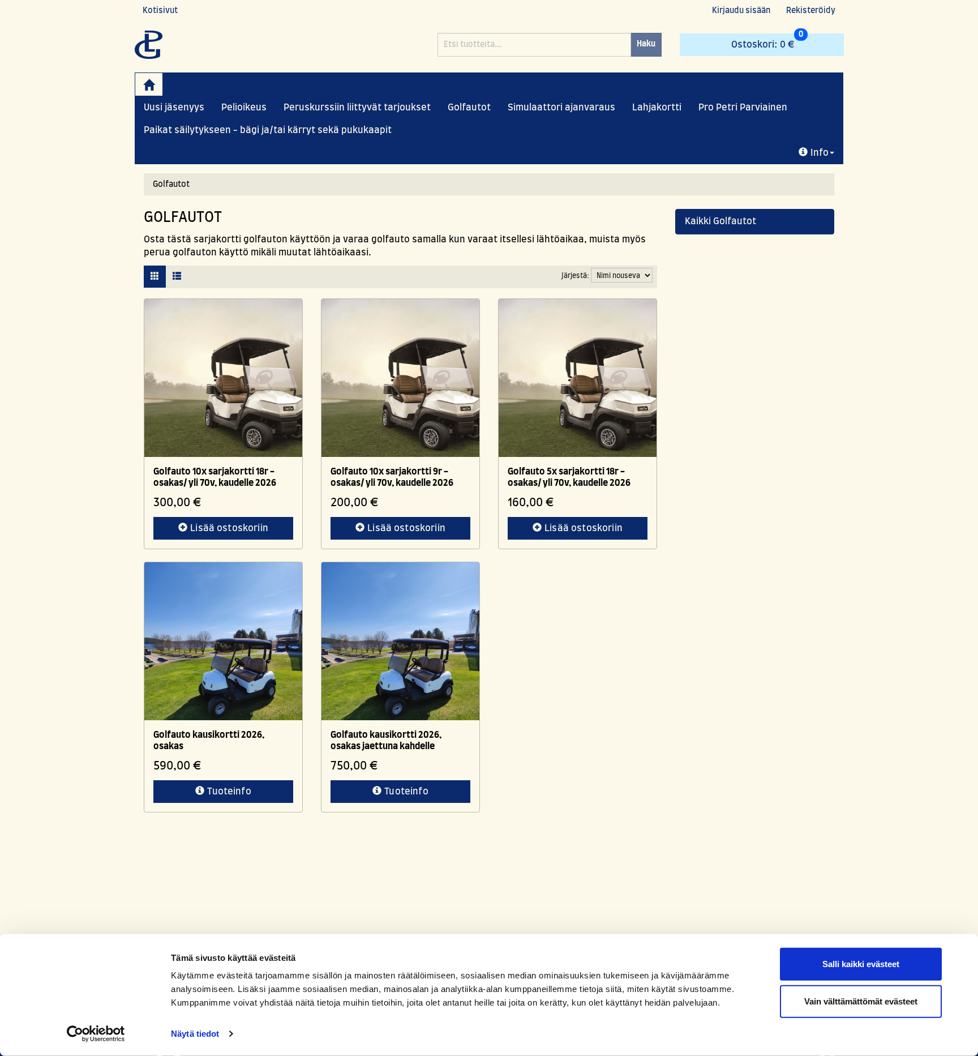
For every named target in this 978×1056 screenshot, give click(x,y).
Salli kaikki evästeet (860, 964)
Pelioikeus (244, 107)
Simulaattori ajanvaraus (561, 107)
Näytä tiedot (195, 1033)
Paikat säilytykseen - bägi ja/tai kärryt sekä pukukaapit (268, 130)
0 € (767, 41)
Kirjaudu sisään (741, 11)
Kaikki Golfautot (720, 221)
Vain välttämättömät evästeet (860, 1001)
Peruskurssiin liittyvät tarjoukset (357, 107)
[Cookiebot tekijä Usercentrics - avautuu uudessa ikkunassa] (95, 1033)
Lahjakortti (656, 107)
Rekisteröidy (810, 11)
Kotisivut (160, 11)
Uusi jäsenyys (174, 107)
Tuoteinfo (229, 791)
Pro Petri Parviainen (742, 107)
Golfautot (469, 107)
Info (819, 152)
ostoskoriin (229, 528)
